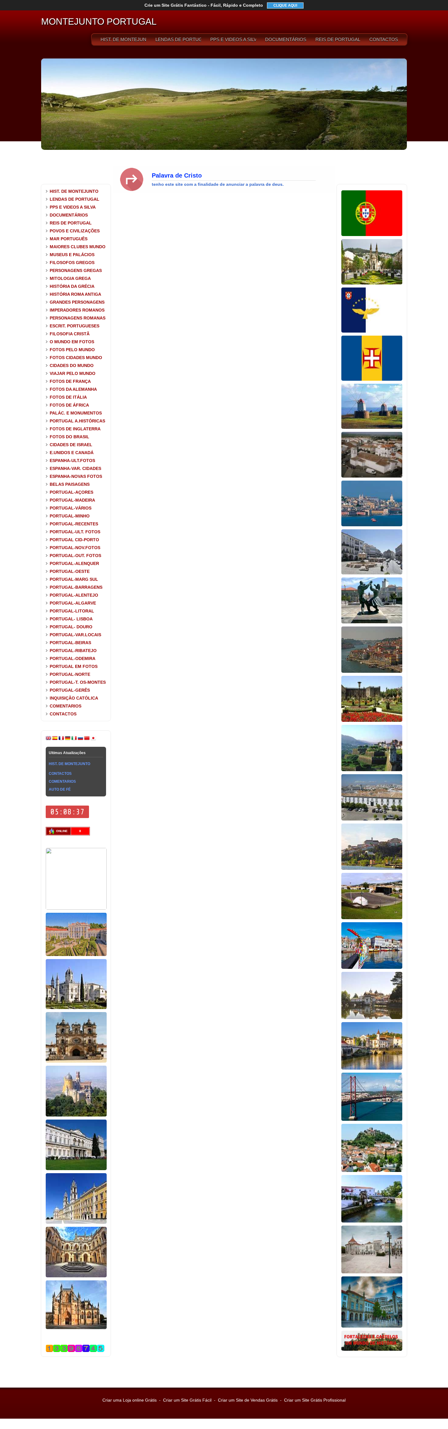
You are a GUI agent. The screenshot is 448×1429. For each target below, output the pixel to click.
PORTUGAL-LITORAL (72, 611)
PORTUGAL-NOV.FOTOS (75, 547)
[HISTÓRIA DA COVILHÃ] (371, 1326)
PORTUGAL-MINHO (70, 515)
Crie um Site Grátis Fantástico (203, 5)
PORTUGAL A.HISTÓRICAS (77, 420)
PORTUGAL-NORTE (70, 674)
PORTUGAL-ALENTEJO (74, 595)
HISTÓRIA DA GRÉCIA (72, 286)
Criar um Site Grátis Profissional (315, 1400)
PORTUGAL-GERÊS (70, 690)
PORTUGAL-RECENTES (74, 523)
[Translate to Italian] (74, 739)
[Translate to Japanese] (93, 739)
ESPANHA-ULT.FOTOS (72, 460)
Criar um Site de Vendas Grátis (248, 1400)
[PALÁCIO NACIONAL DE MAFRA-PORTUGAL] (76, 1222)
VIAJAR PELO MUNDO (72, 373)
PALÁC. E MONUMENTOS (76, 413)
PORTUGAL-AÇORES (71, 492)
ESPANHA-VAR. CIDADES (75, 468)
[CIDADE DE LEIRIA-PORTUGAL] (371, 1171)
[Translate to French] (61, 739)
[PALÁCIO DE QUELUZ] (76, 955)
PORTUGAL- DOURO (71, 626)
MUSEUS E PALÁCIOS (72, 254)
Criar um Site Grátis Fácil (187, 1400)
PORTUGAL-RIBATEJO (73, 650)
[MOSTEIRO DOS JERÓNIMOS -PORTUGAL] (76, 1008)
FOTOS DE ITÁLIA (68, 397)
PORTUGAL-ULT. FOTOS (75, 531)
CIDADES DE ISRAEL (71, 444)
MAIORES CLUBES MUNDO (77, 246)
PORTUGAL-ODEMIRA (72, 658)
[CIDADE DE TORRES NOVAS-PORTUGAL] (371, 1221)
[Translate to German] (67, 739)
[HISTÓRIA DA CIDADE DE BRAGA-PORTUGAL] (371, 720)
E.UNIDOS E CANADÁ (72, 452)
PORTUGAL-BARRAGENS (76, 587)
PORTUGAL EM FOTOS (74, 666)
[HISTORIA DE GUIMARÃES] (371, 283)
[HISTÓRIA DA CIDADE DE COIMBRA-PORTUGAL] (371, 868)
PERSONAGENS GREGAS (76, 270)
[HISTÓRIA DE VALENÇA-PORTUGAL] (371, 770)
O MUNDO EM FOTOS (72, 341)
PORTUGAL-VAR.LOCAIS (75, 634)
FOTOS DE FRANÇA (70, 381)
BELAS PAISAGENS (70, 484)
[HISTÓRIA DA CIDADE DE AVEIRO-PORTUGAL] (371, 967)
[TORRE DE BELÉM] (76, 908)
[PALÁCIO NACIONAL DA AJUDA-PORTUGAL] (76, 1169)
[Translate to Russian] (80, 739)
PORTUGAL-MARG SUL (74, 579)
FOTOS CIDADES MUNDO (76, 357)
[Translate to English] (48, 739)
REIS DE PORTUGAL (337, 39)
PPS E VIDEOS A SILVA (233, 39)
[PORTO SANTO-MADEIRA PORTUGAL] (371, 427)
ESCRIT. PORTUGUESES (74, 325)
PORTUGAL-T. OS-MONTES (78, 682)
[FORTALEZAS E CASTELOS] (371, 1349)
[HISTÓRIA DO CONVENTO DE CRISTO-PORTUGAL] (76, 1276)
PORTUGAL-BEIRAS (70, 642)
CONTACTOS (383, 39)
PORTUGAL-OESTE (70, 571)
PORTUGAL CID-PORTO (74, 539)
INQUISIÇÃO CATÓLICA (74, 698)
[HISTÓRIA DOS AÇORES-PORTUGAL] (371, 331)
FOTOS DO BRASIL (69, 436)
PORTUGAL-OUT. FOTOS (75, 555)
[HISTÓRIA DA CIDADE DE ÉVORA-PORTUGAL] (371, 573)
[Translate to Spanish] (55, 739)
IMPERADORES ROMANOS (77, 310)
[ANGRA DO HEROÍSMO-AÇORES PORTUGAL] (371, 918)
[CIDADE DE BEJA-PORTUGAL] (371, 476)
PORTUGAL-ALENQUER (74, 563)
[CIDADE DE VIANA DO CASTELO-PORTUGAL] (371, 622)
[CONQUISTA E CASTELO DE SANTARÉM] (371, 1272)
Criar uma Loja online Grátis (129, 1400)
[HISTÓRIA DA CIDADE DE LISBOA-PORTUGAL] (371, 525)
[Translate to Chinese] (87, 739)
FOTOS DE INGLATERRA (75, 428)
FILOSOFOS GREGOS (72, 262)
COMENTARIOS (65, 706)
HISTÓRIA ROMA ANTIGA (75, 294)
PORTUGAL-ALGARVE (73, 603)
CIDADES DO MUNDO (72, 365)
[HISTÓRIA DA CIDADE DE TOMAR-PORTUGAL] (371, 1068)
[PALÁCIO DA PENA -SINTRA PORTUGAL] (76, 1115)
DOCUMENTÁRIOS (285, 39)
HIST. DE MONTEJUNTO (123, 39)
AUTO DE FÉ (60, 789)
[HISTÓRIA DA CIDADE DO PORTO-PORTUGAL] (371, 671)
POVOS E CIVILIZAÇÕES (75, 230)
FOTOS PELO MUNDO (72, 349)
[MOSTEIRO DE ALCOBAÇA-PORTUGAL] (76, 1061)
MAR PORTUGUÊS (68, 238)
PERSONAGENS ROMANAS (77, 318)
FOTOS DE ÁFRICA (69, 405)
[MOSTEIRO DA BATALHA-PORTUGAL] (76, 1328)
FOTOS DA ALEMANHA (73, 389)
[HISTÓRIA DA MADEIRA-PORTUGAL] (371, 379)
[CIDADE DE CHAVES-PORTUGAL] (371, 1018)
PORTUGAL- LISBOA (71, 618)
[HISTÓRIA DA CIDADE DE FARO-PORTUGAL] (371, 819)
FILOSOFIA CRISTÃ (70, 333)
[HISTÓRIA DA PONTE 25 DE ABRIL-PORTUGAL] (371, 1119)
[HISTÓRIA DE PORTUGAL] (371, 235)
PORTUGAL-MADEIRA (72, 500)
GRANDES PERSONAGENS (77, 302)
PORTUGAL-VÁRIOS (70, 508)
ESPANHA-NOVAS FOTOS (76, 476)
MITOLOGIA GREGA (70, 278)
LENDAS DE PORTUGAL (178, 39)
